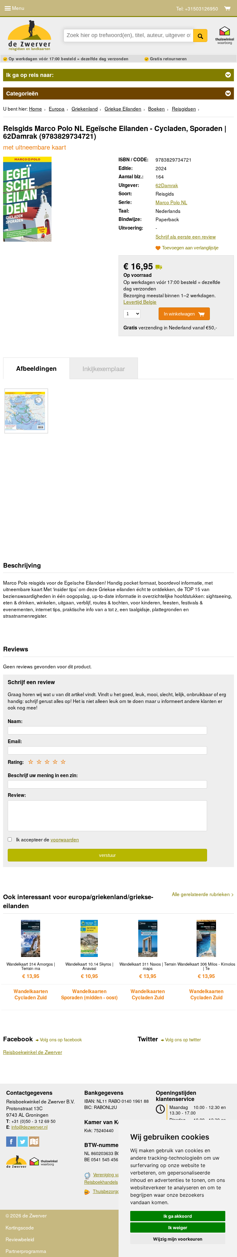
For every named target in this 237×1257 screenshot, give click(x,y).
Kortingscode (20, 1227)
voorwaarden (65, 839)
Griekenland (85, 108)
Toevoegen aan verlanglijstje (190, 247)
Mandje (227, 8)
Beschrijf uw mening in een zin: (43, 775)
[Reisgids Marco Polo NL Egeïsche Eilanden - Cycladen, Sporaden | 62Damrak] (27, 198)
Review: (17, 795)
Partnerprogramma (26, 1250)
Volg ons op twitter (183, 1039)
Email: (15, 741)
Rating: (16, 762)
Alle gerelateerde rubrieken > (203, 894)
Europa (56, 108)
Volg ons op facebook (61, 1039)
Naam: (15, 721)
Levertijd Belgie (139, 301)
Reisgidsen (184, 108)
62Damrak (167, 185)
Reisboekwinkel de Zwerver (32, 1051)
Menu (17, 7)
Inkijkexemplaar (103, 368)
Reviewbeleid (20, 1239)
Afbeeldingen (36, 368)
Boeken (156, 108)
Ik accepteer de (47, 839)
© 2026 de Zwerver (26, 1215)
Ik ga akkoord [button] (178, 1216)
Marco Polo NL (171, 202)
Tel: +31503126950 (197, 8)
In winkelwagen (179, 313)
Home (35, 108)
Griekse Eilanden (123, 108)
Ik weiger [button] (177, 1227)
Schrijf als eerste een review (186, 236)
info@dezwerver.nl (29, 1127)
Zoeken (200, 35)
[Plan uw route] (34, 1141)
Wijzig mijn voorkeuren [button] (177, 1239)
